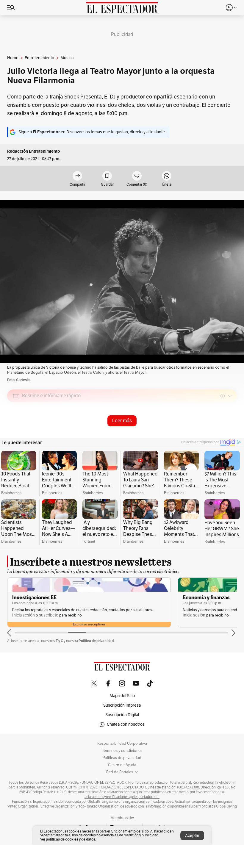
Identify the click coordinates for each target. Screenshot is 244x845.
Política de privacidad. (97, 641)
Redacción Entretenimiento (33, 151)
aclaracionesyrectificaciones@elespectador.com (122, 797)
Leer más (122, 420)
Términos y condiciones (122, 751)
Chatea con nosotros (126, 724)
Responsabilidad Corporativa (122, 743)
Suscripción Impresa (122, 705)
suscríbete (48, 615)
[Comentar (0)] (137, 176)
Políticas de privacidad (122, 758)
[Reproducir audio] (16, 430)
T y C (59, 641)
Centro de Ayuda (122, 765)
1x (230, 438)
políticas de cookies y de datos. (71, 839)
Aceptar (192, 835)
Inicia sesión (23, 615)
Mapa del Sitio (122, 695)
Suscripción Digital (122, 714)
